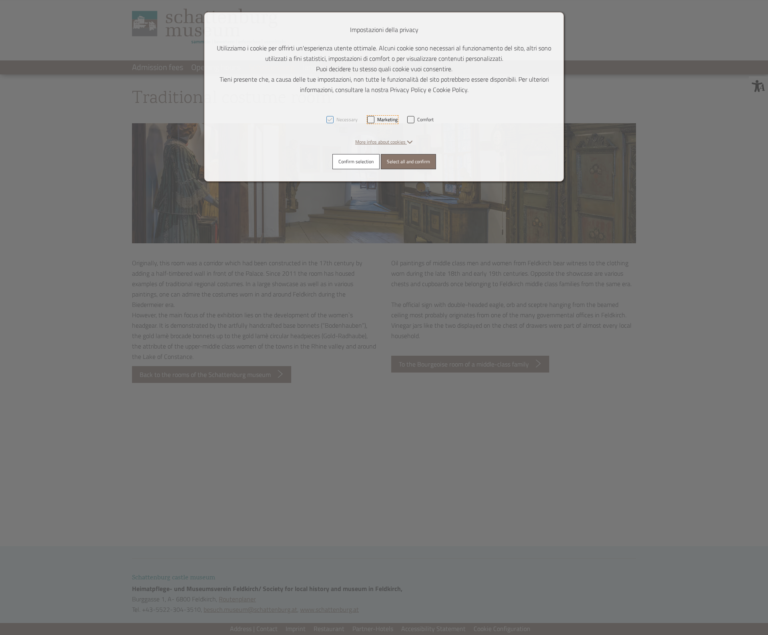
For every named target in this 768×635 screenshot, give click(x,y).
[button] (384, 142)
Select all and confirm (408, 161)
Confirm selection (356, 161)
